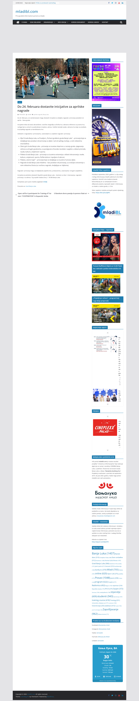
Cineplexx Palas (105, 557)
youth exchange (97, 610)
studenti (105, 596)
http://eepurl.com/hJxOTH (100, 542)
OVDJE (45, 182)
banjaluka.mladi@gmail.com (106, 516)
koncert (110, 566)
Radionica (98, 585)
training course (101, 600)
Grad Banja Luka (31, 186)
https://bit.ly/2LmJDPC (103, 193)
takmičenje (118, 597)
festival (109, 560)
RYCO (109, 589)
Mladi (113, 569)
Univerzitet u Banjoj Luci (100, 603)
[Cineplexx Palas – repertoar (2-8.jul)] (105, 427)
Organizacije (48, 22)
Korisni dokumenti (78, 22)
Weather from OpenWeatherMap (108, 680)
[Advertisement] (69, 38)
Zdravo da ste (103, 614)
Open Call (112, 574)
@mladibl (100, 633)
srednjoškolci (105, 592)
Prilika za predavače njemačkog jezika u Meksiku (46, 4)
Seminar (95, 592)
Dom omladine (35, 22)
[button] (54, 22)
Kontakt (105, 22)
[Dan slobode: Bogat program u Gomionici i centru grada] (105, 344)
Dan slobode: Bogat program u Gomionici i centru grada (120, 356)
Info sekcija (62, 22)
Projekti (112, 582)
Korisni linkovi (93, 22)
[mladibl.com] (18, 22)
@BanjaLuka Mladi (104, 637)
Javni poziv (100, 566)
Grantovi (114, 563)
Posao (102, 577)
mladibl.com (27, 11)
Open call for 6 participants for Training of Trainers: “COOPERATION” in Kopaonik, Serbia (34, 194)
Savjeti (118, 588)
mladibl (29, 114)
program (101, 581)
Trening (115, 600)
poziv (114, 578)
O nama (24, 22)
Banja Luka (46, 114)
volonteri (112, 603)
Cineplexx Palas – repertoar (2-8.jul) (120, 433)
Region (109, 585)
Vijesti (19, 102)
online (101, 573)
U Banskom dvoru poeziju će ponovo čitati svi (70, 193)
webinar (110, 606)
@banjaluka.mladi (104, 625)
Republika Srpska (98, 589)
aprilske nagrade (37, 114)
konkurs (101, 570)
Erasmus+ (100, 560)
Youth (118, 606)
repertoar (117, 585)
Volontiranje (98, 606)
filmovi (117, 560)
